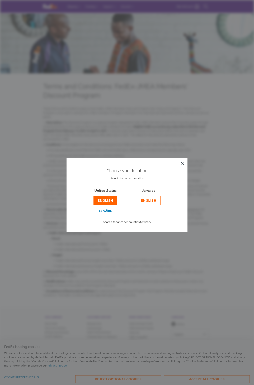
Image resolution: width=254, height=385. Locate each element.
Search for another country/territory (127, 222)
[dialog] (127, 192)
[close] (182, 163)
